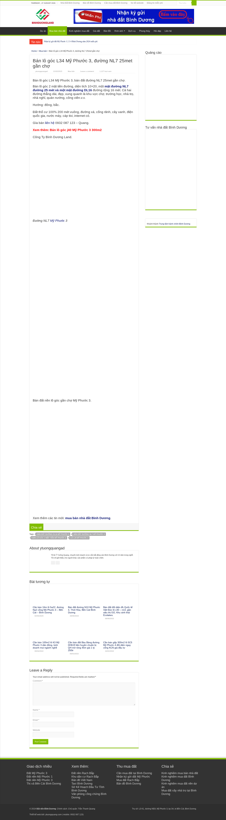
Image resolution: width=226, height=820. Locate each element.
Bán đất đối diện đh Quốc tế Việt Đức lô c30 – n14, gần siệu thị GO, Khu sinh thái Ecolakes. (118, 611)
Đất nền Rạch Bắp (82, 773)
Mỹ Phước (57, 220)
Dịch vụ (132, 31)
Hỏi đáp (157, 31)
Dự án (43, 31)
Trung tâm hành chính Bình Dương (174, 224)
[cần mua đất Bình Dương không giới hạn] (171, 87)
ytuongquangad (41, 71)
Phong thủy (144, 31)
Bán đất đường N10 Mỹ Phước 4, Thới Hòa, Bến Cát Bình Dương (84, 610)
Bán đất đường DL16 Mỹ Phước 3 (53, 534)
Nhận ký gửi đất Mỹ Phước (133, 776)
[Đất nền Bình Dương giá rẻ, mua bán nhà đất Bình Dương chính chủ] (43, 16)
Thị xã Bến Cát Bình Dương (44, 783)
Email (36, 720)
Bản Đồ (107, 31)
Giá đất (96, 31)
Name (36, 710)
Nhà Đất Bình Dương (70, 3)
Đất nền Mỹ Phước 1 (39, 776)
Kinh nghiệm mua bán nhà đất (179, 773)
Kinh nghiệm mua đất (79, 31)
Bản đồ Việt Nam (81, 780)
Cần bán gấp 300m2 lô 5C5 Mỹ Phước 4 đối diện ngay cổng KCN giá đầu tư (117, 645)
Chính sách (62, 809)
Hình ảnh (118, 31)
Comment (38, 681)
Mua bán (43, 51)
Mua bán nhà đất (57, 31)
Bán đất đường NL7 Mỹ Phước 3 (89, 534)
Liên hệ (168, 31)
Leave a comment (87, 71)
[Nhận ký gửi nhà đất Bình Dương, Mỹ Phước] (134, 16)
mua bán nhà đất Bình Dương (87, 518)
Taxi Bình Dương (81, 783)
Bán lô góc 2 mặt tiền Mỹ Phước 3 (49, 538)
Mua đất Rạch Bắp (127, 780)
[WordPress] (128, 809)
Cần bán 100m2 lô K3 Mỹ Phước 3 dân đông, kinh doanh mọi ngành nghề (46, 645)
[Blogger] (125, 809)
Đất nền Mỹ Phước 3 (39, 780)
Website (36, 730)
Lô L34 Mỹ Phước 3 (79, 538)
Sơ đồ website (137, 3)
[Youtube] (121, 809)
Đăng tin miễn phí (155, 3)
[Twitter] (118, 809)
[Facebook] (115, 809)
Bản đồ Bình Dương (92, 3)
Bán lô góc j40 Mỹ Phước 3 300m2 (76, 130)
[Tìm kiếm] (194, 2)
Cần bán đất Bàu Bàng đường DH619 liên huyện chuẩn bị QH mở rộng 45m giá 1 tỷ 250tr (83, 646)
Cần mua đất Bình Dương (115, 3)
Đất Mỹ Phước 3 (37, 773)
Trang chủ (33, 30)
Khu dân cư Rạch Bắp (85, 776)
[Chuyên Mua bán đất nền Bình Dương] (171, 169)
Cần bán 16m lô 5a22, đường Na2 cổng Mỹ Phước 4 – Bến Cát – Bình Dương (48, 610)
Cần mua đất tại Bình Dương (134, 773)
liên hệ (49, 123)
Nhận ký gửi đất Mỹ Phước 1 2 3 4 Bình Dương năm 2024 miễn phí (70, 41)
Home (34, 51)
